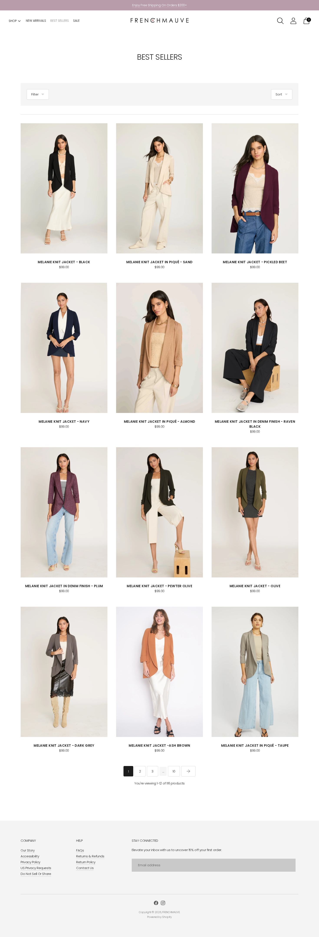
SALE (76, 20)
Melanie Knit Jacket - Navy (64, 421)
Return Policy (85, 862)
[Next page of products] (188, 771)
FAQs (80, 850)
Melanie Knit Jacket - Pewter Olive (159, 586)
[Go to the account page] (293, 21)
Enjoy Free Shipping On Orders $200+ (159, 5)
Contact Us (85, 868)
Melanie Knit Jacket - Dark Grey (64, 745)
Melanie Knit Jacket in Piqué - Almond (159, 421)
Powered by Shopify (159, 917)
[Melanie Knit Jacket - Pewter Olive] (159, 512)
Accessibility (30, 856)
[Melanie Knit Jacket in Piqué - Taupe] (255, 672)
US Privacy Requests (36, 868)
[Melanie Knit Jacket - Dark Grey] (64, 672)
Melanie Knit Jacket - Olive (255, 586)
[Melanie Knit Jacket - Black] (64, 188)
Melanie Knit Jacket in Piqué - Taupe (255, 745)
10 (174, 771)
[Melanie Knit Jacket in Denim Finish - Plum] (64, 512)
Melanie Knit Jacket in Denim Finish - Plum (64, 586)
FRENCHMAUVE (171, 912)
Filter (35, 94)
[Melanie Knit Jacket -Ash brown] (159, 672)
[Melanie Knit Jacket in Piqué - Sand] (159, 188)
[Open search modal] (280, 21)
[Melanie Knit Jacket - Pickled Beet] (255, 188)
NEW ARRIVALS (36, 20)
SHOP (13, 21)
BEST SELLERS (59, 20)
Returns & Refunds (90, 856)
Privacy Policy (30, 862)
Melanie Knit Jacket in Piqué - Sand (159, 262)
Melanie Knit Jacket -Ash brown (159, 745)
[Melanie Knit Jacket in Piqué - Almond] (159, 348)
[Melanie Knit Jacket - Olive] (255, 512)
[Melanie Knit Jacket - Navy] (64, 348)
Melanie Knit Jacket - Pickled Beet (255, 262)
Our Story (28, 850)
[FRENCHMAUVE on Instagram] (163, 903)
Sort (279, 94)
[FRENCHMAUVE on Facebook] (156, 903)
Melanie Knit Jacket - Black (64, 262)
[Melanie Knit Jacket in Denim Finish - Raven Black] (255, 348)
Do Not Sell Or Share (36, 873)
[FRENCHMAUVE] (159, 21)
